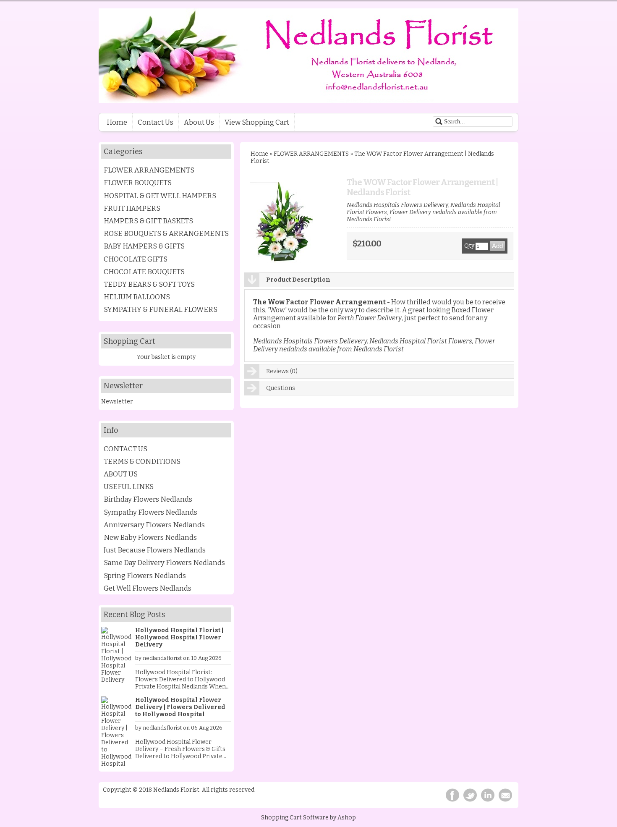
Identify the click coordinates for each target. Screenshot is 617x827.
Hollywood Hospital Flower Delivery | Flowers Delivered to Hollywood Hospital (180, 707)
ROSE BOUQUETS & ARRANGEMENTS (166, 233)
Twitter (470, 795)
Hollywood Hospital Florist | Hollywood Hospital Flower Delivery (179, 637)
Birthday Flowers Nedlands (148, 499)
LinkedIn (487, 795)
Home (117, 122)
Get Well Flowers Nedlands (147, 588)
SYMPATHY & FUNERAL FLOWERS (160, 309)
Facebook (452, 795)
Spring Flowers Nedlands (145, 575)
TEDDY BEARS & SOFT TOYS (149, 284)
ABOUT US (121, 474)
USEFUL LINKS (129, 486)
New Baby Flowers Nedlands (150, 537)
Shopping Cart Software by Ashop (308, 817)
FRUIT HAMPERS (132, 208)
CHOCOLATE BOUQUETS (144, 271)
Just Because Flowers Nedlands (155, 550)
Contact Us (155, 122)
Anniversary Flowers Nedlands (154, 525)
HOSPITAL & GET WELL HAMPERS (160, 195)
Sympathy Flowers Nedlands (150, 512)
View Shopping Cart (257, 122)
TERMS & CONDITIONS (142, 461)
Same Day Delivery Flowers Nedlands (164, 562)
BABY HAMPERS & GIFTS (144, 246)
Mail (505, 795)
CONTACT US (125, 449)
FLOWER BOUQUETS (138, 182)
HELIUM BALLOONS (137, 297)
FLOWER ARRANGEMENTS (149, 170)
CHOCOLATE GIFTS (135, 259)
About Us (199, 122)
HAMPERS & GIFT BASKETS (148, 221)
